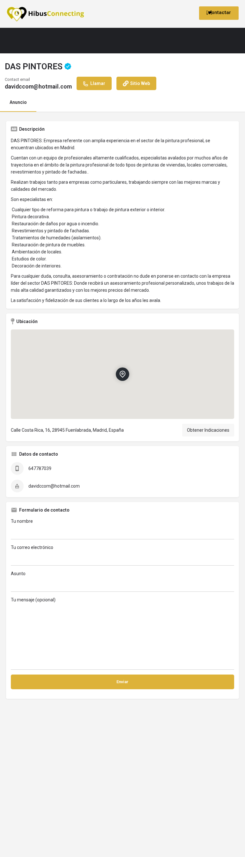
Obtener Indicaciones (208, 430)
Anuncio (18, 102)
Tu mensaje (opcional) (33, 599)
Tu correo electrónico (32, 547)
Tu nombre (22, 521)
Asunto (18, 573)
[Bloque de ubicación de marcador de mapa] (122, 374)
